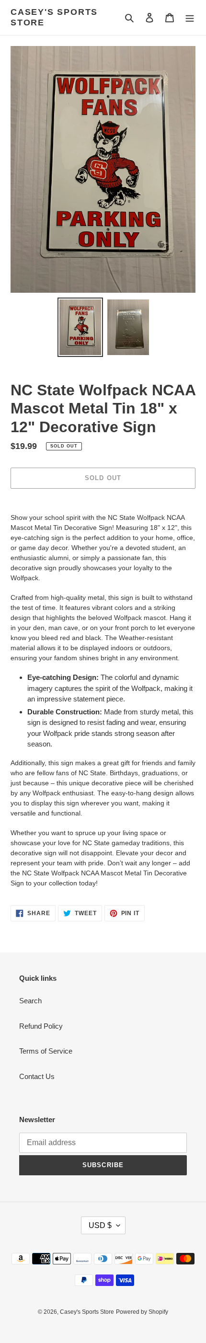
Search (30, 1001)
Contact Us (37, 1076)
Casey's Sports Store (54, 17)
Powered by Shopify (142, 1312)
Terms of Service (45, 1051)
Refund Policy (41, 1026)
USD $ (100, 1225)
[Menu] (190, 17)
